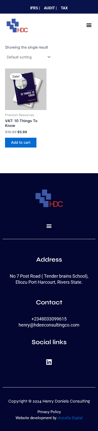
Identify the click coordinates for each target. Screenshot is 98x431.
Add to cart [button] (20, 142)
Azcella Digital (71, 418)
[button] (89, 25)
